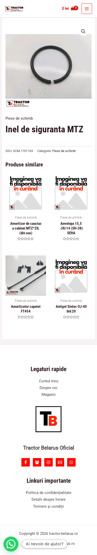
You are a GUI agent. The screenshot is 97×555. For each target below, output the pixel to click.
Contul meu (48, 381)
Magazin (48, 394)
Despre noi (48, 388)
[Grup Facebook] (37, 462)
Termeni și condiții (48, 506)
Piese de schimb (19, 118)
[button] (83, 31)
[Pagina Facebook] (25, 462)
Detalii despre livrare (49, 499)
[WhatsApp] (71, 462)
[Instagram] (48, 462)
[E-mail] (60, 462)
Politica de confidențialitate (48, 492)
